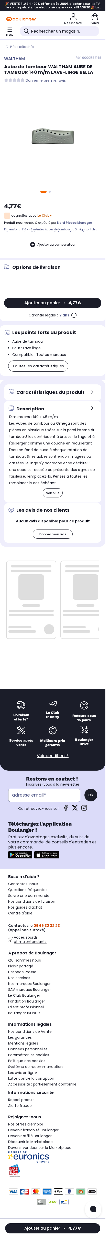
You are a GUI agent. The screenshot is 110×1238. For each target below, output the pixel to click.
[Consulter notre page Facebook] (66, 809)
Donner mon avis (52, 534)
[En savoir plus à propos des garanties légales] (74, 315)
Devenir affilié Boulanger (30, 1135)
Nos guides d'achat (25, 907)
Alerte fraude (20, 1105)
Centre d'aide (20, 913)
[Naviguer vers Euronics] (52, 1157)
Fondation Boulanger (26, 1001)
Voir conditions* (53, 756)
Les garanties (20, 1037)
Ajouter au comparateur (56, 244)
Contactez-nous (23, 883)
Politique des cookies (26, 1060)
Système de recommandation (35, 1066)
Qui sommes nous (24, 960)
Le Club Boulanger (24, 995)
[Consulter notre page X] (75, 809)
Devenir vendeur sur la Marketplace (39, 1147)
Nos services (19, 977)
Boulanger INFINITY (24, 1013)
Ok (90, 795)
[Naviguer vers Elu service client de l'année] (52, 1170)
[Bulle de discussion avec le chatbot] (93, 1209)
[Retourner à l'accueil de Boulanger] (21, 19)
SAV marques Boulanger (29, 989)
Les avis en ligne (22, 1072)
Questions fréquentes (27, 889)
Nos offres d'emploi (25, 1124)
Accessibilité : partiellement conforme (42, 1084)
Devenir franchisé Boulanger (33, 1130)
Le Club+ (44, 215)
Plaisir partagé (20, 966)
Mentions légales (23, 1043)
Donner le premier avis (46, 80)
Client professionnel (26, 1007)
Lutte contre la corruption (31, 1078)
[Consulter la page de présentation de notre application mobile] (20, 854)
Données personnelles (28, 1049)
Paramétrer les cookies (28, 1055)
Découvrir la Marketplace (30, 1141)
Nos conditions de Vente (30, 1031)
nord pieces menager (74, 222)
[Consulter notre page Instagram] (84, 809)
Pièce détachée (22, 47)
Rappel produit (21, 1099)
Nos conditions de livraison (31, 901)
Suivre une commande (28, 895)
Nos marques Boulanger (29, 983)
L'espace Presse (22, 972)
